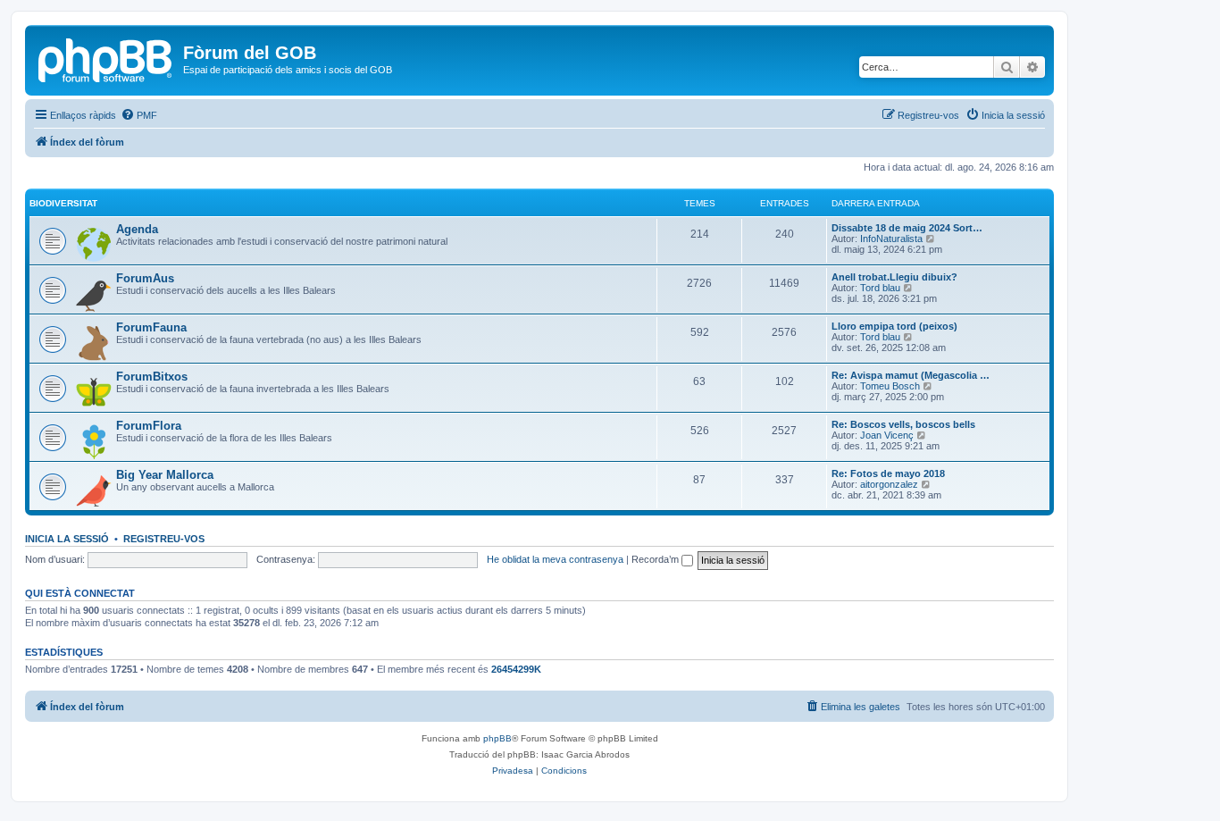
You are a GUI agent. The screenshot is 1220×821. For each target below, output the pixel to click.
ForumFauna (151, 327)
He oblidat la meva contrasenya (555, 559)
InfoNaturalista (891, 238)
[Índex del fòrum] (106, 58)
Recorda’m (656, 559)
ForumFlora (148, 425)
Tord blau (880, 287)
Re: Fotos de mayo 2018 (888, 473)
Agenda (137, 229)
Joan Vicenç (887, 435)
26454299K (516, 669)
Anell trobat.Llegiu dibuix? (894, 277)
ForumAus (145, 278)
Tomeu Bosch (890, 386)
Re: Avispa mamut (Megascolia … (910, 375)
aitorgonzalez (889, 484)
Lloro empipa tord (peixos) (894, 326)
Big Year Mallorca (164, 475)
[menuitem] (139, 115)
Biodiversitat (63, 203)
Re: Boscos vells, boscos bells (903, 424)
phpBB (497, 738)
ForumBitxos (152, 376)
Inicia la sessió (67, 538)
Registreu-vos (164, 538)
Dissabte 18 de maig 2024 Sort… (906, 227)
